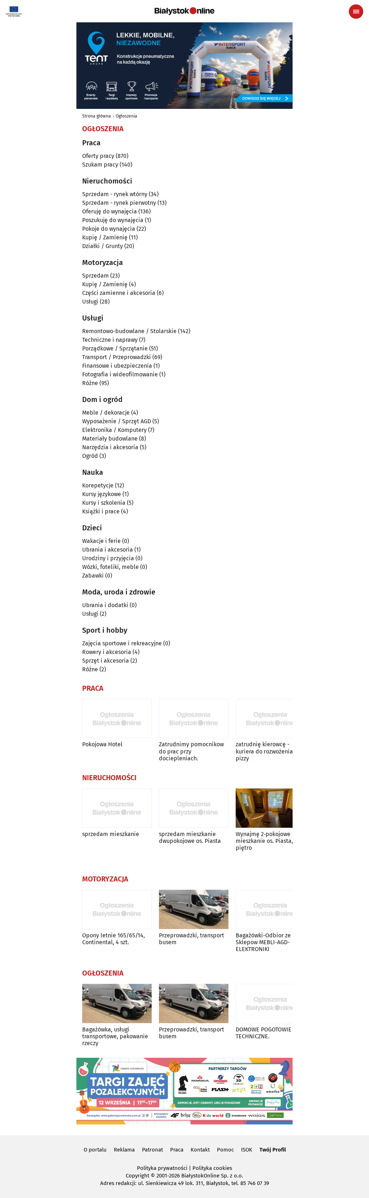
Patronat (152, 1149)
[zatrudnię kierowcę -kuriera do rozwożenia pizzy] (270, 718)
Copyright (137, 1175)
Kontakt (200, 1149)
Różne (90, 383)
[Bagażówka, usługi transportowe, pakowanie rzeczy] (117, 1003)
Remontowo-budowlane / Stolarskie (129, 331)
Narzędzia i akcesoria (110, 447)
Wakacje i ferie (101, 541)
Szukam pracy (100, 164)
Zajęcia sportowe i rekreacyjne (122, 643)
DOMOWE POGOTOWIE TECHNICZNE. (264, 1033)
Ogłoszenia (126, 116)
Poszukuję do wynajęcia (112, 220)
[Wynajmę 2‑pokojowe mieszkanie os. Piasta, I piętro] (270, 808)
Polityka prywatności (162, 1168)
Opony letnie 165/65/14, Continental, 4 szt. (113, 939)
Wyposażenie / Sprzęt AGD (116, 421)
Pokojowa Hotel (102, 744)
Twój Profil (272, 1149)
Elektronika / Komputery (114, 429)
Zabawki (93, 575)
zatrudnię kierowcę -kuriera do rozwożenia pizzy (264, 751)
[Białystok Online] (184, 11)
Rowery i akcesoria (106, 652)
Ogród (90, 455)
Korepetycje (98, 485)
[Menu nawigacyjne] (356, 11)
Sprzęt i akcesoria (105, 660)
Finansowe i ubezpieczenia (117, 365)
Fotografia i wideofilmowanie (120, 374)
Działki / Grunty (102, 246)
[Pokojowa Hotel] (117, 718)
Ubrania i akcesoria (107, 549)
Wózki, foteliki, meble (110, 566)
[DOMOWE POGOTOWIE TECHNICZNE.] (270, 1003)
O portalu (95, 1149)
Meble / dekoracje (106, 412)
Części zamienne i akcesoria (118, 292)
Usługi (90, 301)
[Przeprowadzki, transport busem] (193, 909)
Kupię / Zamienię (105, 237)
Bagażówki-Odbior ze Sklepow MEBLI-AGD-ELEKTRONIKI (263, 942)
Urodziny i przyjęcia (108, 558)
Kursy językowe (101, 494)
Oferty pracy (98, 155)
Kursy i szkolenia (103, 502)
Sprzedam (95, 275)
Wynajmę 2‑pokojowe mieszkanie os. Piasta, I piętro (266, 841)
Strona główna (96, 116)
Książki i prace (101, 511)
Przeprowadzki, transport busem (191, 939)
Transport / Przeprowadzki (116, 357)
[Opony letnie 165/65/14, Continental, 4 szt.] (117, 909)
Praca (176, 1149)
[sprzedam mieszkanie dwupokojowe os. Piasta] (193, 808)
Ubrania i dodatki (105, 605)
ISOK (246, 1149)
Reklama (124, 1149)
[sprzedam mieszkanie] (117, 808)
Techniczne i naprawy (110, 339)
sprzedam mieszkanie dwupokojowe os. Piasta (190, 837)
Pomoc (225, 1149)
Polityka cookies (212, 1168)
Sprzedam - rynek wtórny (114, 194)
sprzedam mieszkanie (110, 834)
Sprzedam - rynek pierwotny (119, 202)
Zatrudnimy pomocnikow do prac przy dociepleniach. (191, 751)
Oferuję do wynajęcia (109, 211)
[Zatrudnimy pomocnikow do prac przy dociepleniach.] (193, 718)
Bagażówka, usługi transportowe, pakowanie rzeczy (115, 1036)
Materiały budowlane (110, 438)
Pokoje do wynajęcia (108, 228)
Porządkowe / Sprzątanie (115, 348)
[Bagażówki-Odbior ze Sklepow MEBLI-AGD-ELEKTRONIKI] (270, 909)
